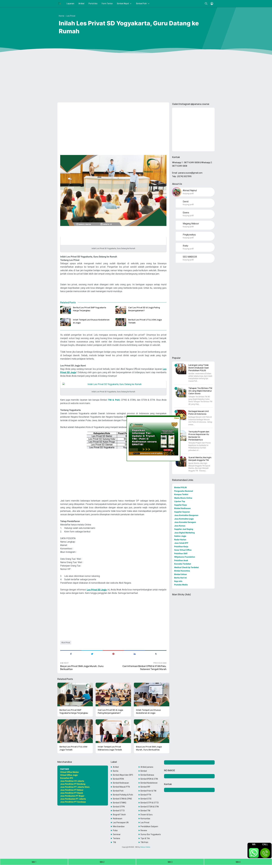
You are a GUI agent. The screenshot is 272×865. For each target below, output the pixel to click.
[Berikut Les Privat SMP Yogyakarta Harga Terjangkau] (65, 310)
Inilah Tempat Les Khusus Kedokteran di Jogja (91, 321)
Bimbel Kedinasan (121, 783)
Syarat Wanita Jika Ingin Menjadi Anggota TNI (199, 458)
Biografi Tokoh (119, 814)
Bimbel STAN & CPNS (122, 799)
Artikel (81, 3)
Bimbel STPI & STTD (150, 803)
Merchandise (119, 826)
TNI (114, 842)
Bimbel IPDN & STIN (149, 779)
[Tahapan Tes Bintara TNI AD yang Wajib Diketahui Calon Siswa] (181, 392)
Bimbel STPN (119, 807)
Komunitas (145, 818)
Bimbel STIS (146, 799)
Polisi (115, 830)
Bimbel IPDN (118, 779)
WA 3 (170, 862)
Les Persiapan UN (120, 822)
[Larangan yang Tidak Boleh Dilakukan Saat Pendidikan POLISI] (181, 369)
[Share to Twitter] (92, 653)
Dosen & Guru (147, 814)
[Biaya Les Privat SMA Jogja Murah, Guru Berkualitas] (151, 731)
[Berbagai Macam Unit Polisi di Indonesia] (181, 415)
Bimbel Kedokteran (149, 783)
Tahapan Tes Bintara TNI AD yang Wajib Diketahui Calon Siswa (200, 391)
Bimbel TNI (145, 810)
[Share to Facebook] (70, 653)
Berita (115, 771)
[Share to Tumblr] (155, 653)
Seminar (117, 834)
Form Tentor (107, 3)
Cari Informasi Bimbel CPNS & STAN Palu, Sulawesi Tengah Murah (144, 668)
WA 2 (102, 862)
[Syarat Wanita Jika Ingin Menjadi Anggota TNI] (181, 461)
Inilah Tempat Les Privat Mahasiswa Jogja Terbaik (110, 748)
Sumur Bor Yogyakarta (151, 834)
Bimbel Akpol (123, 3)
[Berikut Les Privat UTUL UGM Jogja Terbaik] (120, 322)
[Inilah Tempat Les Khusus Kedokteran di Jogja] (65, 322)
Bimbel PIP (145, 787)
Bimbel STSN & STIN (150, 807)
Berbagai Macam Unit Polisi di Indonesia (198, 412)
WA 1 (34, 862)
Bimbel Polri (141, 3)
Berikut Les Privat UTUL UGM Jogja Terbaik (145, 321)
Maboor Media (145, 847)
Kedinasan (117, 818)
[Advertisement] (136, 78)
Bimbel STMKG (119, 803)
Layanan (70, 3)
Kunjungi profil (188, 194)
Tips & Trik (145, 838)
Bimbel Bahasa (147, 775)
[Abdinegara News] (59, 3)
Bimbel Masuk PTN (121, 787)
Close (176, 418)
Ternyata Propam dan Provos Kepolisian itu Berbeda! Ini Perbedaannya (198, 435)
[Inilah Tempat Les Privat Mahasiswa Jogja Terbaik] (113, 731)
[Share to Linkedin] (134, 653)
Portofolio (93, 3)
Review (144, 830)
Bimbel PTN (146, 795)
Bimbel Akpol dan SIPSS (123, 775)
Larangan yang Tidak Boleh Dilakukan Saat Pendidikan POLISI (198, 368)
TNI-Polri (144, 842)
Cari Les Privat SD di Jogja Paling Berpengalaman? (144, 309)
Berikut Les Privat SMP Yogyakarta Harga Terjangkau (89, 309)
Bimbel (144, 771)
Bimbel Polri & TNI (148, 791)
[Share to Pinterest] (113, 653)
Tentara (116, 838)
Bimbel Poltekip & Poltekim (123, 795)
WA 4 (238, 862)
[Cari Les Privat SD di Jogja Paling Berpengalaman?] (120, 310)
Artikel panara (147, 767)
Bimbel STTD (119, 810)
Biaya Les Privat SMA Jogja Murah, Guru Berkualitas (81, 668)
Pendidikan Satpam (149, 826)
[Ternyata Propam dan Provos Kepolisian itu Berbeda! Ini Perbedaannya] (181, 435)
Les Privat (66, 643)
